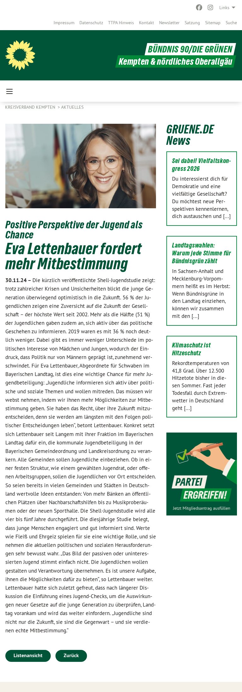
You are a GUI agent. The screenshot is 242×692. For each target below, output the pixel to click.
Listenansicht (28, 655)
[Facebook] (199, 7)
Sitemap (213, 22)
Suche (231, 22)
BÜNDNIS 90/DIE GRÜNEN (190, 49)
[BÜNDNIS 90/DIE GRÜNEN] (20, 55)
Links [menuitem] (224, 7)
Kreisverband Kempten (30, 107)
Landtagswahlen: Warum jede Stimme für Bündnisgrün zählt (201, 253)
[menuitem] (64, 22)
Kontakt (146, 22)
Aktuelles (72, 107)
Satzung (192, 22)
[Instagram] (211, 7)
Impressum (64, 22)
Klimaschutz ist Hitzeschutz (191, 349)
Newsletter (169, 22)
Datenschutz (91, 22)
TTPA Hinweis (121, 22)
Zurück (71, 655)
